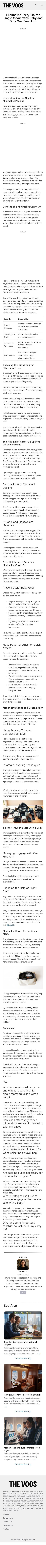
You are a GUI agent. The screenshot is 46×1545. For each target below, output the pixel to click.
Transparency (8, 1525)
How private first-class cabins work (22, 1394)
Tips (23, 1292)
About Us (6, 1514)
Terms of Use (8, 1522)
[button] (36, 5)
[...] (38, 1353)
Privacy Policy (8, 1518)
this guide (10, 925)
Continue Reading (23, 1358)
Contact (6, 1529)
